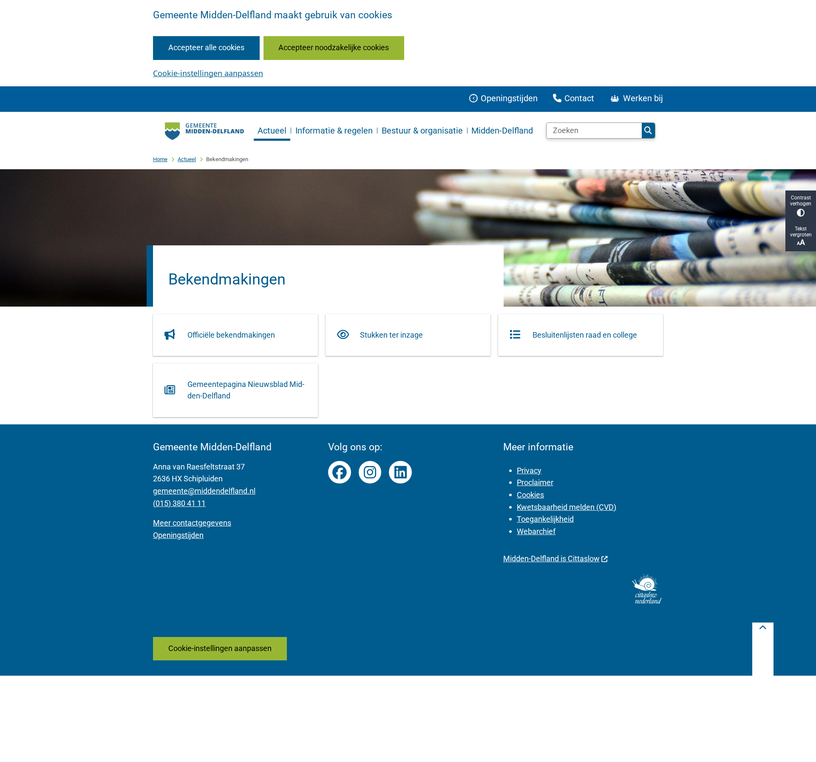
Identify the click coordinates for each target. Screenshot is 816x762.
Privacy (529, 470)
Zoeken (648, 130)
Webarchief (536, 531)
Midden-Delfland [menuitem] (502, 130)
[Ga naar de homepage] (203, 130)
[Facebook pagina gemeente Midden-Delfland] (339, 472)
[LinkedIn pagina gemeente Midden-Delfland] (400, 472)
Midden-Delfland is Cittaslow (551, 558)
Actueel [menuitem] (272, 130)
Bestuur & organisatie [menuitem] (422, 130)
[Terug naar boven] (763, 649)
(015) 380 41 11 (179, 503)
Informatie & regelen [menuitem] (334, 130)
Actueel (187, 159)
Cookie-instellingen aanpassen (208, 73)
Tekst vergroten (801, 232)
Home (160, 159)
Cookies (530, 494)
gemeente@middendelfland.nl (204, 490)
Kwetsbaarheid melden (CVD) (566, 507)
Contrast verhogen (800, 201)
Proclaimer (535, 482)
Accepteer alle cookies (206, 47)
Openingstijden (178, 535)
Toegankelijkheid (545, 519)
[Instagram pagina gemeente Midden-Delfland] (370, 472)
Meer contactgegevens (192, 522)
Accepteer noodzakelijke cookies (333, 47)
